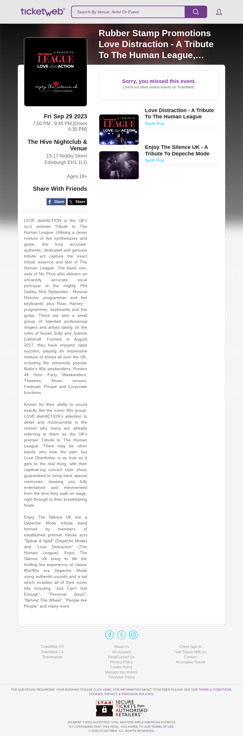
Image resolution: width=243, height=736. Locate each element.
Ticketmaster (52, 657)
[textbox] (139, 12)
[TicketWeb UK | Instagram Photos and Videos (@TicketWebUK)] (133, 634)
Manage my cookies (121, 672)
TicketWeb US (52, 647)
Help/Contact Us (121, 657)
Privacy (111, 694)
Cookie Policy (121, 667)
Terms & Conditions (215, 689)
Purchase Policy (121, 677)
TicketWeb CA (52, 652)
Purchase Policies (137, 694)
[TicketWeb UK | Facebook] (109, 634)
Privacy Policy (121, 662)
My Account (121, 652)
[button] (216, 11)
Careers (190, 657)
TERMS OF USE (162, 726)
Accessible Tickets (190, 662)
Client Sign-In (191, 647)
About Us (121, 647)
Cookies (96, 694)
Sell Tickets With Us (191, 652)
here (107, 689)
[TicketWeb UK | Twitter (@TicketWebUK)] (121, 634)
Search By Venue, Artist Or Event (108, 11)
